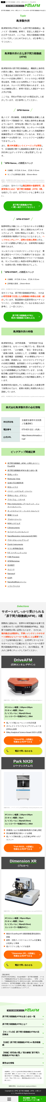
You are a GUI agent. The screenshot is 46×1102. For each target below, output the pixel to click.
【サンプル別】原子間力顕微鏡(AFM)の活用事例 (20, 1033)
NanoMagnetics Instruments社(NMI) (22, 536)
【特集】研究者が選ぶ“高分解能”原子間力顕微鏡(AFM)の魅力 (21, 1054)
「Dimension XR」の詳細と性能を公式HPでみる (23, 954)
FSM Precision (13, 557)
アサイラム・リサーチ (16, 500)
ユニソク (11, 569)
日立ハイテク (12, 487)
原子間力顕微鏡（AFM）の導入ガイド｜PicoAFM (21, 2)
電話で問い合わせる (24, 751)
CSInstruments (13, 528)
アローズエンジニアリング (18, 540)
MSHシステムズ (13, 523)
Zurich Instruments (15, 544)
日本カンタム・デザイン (17, 495)
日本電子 (11, 565)
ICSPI (9, 578)
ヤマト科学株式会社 (15, 548)
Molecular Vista (13, 479)
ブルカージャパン (14, 519)
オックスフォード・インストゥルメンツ (23, 511)
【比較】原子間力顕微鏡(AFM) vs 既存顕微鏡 (21, 1043)
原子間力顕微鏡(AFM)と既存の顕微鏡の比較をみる (23, 316)
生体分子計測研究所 (15, 483)
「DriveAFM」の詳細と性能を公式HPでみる (23, 740)
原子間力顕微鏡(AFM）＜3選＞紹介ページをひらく (23, 206)
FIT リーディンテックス (17, 553)
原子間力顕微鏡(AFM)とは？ (14, 1024)
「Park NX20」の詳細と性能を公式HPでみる (23, 848)
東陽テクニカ (12, 515)
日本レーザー (12, 474)
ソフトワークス (13, 586)
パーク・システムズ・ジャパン (19, 491)
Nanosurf (11, 573)
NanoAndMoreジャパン (16, 582)
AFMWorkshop (13, 561)
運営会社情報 (8, 1063)
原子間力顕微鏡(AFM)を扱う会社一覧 (22, 470)
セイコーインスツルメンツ (18, 532)
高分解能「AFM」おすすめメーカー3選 (31, 1099)
